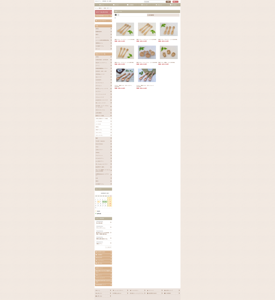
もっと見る (108, 247)
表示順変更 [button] (151, 15)
